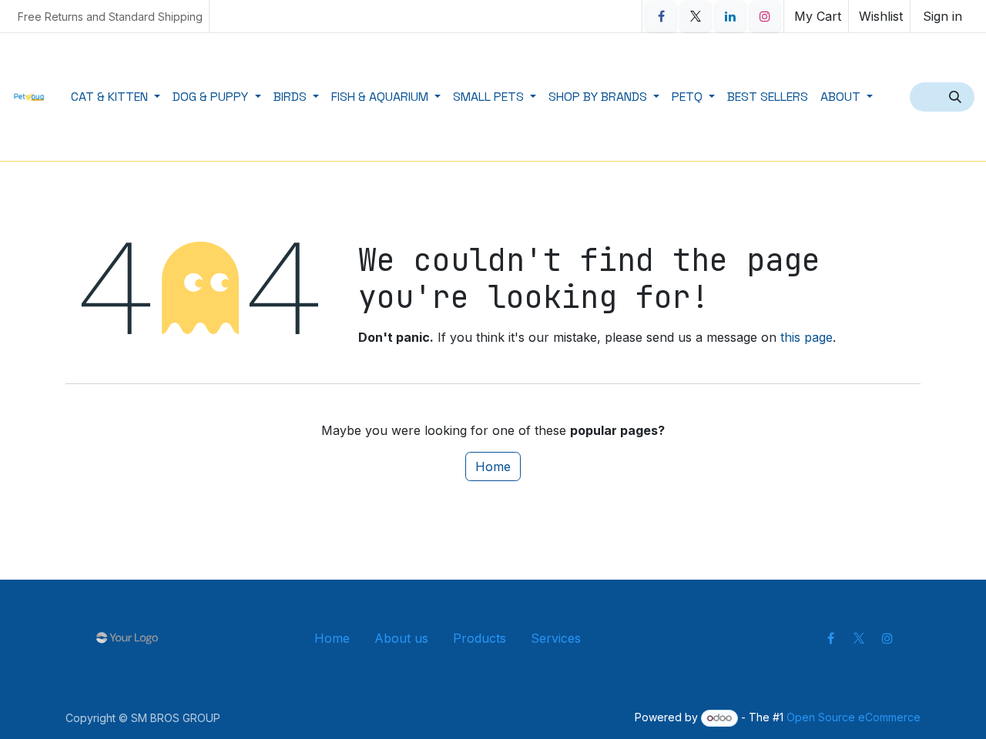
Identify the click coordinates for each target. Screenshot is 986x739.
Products (479, 638)
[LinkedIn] (730, 16)
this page (806, 337)
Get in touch (639, 638)
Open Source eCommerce (853, 717)
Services (556, 638)
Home (493, 466)
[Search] (956, 97)
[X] (695, 16)
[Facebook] (661, 16)
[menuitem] (115, 97)
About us (401, 638)
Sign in (942, 16)
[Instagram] (765, 16)
